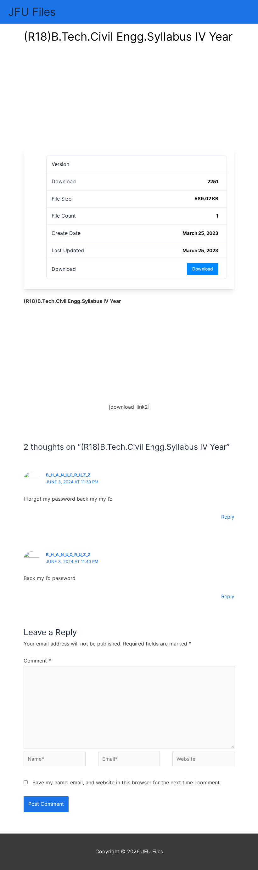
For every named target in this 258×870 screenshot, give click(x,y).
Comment (37, 660)
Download (202, 268)
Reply (227, 517)
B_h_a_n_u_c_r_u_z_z (68, 554)
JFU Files (32, 11)
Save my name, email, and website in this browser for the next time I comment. (126, 782)
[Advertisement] (129, 101)
